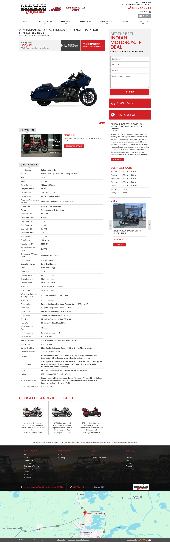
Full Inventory (63, 455)
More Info (120, 245)
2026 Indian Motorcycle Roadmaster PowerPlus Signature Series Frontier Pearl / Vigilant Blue (62, 426)
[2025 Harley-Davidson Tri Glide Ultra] (129, 215)
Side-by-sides (29, 460)
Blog (127, 460)
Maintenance (96, 455)
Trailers (26, 471)
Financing (27, 477)
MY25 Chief (69, 135)
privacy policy (61, 540)
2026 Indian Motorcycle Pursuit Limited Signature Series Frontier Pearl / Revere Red (33, 426)
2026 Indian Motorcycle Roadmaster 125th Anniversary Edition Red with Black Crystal (91, 426)
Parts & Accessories (99, 458)
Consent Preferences (82, 540)
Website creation (132, 540)
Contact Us (130, 455)
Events (128, 463)
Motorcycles (28, 455)
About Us (130, 451)
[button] (110, 225)
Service (95, 451)
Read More (117, 159)
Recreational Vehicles (31, 466)
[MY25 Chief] (41, 145)
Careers (129, 458)
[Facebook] (150, 12)
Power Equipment (30, 469)
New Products (30, 451)
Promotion (27, 130)
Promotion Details (74, 146)
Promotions (28, 474)
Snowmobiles (28, 463)
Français (145, 16)
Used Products (64, 451)
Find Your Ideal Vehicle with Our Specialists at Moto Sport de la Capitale (127, 126)
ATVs (26, 458)
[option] (130, 224)
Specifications (29, 164)
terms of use (71, 540)
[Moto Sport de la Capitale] (53, 9)
